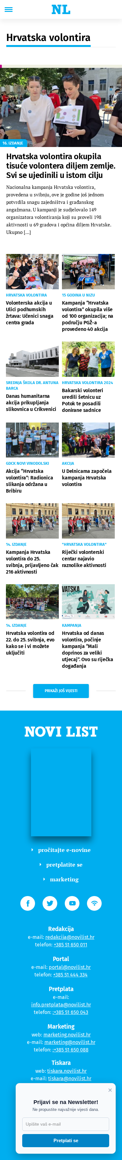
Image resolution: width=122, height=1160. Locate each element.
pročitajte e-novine (64, 850)
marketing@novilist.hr (69, 1042)
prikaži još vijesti (61, 691)
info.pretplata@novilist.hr (61, 1005)
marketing (64, 879)
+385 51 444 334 (70, 975)
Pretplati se (65, 1140)
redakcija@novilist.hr (69, 937)
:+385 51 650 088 (71, 1050)
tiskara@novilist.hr (69, 1078)
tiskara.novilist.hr (67, 1071)
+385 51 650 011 (70, 945)
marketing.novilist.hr (67, 1035)
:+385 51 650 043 (70, 1012)
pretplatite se (64, 864)
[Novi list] (61, 9)
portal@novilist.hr (70, 967)
